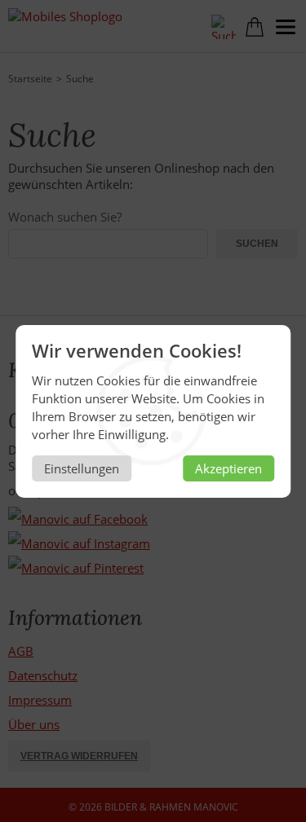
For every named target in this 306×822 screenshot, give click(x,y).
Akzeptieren (228, 468)
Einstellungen (81, 468)
